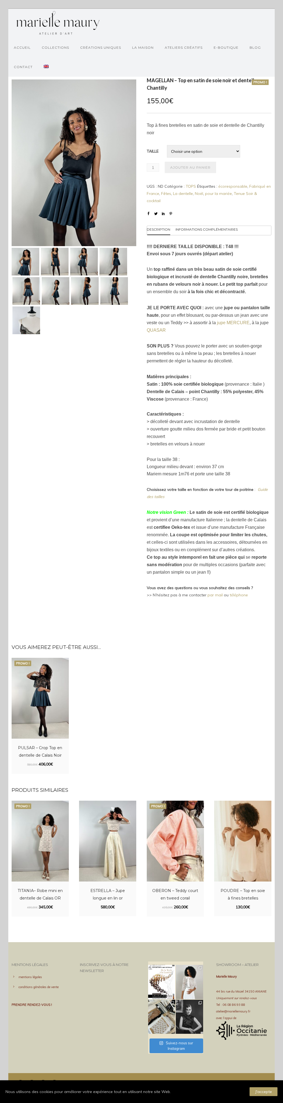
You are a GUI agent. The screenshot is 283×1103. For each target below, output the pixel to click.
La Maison (143, 47)
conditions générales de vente (39, 987)
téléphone (239, 594)
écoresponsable (232, 186)
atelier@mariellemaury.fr (233, 1011)
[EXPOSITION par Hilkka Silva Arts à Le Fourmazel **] (161, 982)
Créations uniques (100, 47)
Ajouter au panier (190, 167)
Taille (153, 151)
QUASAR (156, 330)
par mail (215, 594)
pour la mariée (218, 193)
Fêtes (166, 193)
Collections (55, 47)
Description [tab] (158, 229)
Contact (23, 67)
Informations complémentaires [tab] (206, 229)
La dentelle (183, 193)
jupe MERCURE (233, 322)
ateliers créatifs (184, 47)
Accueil (22, 47)
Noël (199, 193)
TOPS (191, 186)
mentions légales (30, 977)
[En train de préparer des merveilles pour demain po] (161, 1017)
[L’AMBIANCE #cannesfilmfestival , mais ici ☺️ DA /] (189, 1017)
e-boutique (226, 47)
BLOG (255, 47)
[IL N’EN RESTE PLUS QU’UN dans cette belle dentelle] (189, 982)
